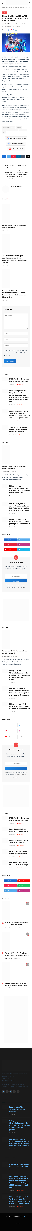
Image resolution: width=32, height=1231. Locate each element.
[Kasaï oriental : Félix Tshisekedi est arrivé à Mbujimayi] (16, 213)
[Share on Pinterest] (11, 30)
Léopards (18, 127)
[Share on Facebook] (8, 30)
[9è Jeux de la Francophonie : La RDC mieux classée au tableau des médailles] (5, 427)
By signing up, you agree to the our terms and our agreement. (16, 775)
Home (18, 1223)
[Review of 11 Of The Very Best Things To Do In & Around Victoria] (16, 941)
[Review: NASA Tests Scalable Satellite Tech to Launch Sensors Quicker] (16, 971)
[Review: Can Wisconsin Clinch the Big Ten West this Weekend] (16, 910)
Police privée (21, 587)
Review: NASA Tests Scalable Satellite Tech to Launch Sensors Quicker (16, 985)
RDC (4, 132)
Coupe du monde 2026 (9, 127)
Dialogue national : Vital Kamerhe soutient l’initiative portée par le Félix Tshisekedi (19, 521)
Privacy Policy (21, 774)
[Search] (29, 3)
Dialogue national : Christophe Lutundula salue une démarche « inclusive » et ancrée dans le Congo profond (19, 490)
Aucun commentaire (7, 26)
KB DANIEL (23, 1216)
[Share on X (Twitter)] (13, 30)
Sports (4, 12)
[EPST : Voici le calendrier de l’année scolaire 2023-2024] (5, 379)
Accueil (3, 7)
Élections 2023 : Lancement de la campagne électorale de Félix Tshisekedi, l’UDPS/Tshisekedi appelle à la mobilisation (23, 172)
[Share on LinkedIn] (16, 30)
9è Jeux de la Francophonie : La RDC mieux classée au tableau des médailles (19, 429)
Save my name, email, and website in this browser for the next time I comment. (15, 353)
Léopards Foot (6, 130)
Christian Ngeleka (11, 23)
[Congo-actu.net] (17, 2)
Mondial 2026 (22, 130)
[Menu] (3, 3)
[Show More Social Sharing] (19, 30)
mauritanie (14, 130)
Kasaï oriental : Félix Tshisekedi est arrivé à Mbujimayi (17, 1109)
